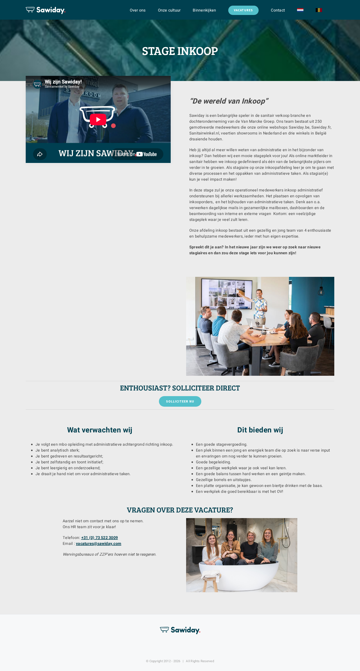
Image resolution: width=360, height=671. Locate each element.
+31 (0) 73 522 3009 (99, 538)
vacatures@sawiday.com (98, 544)
